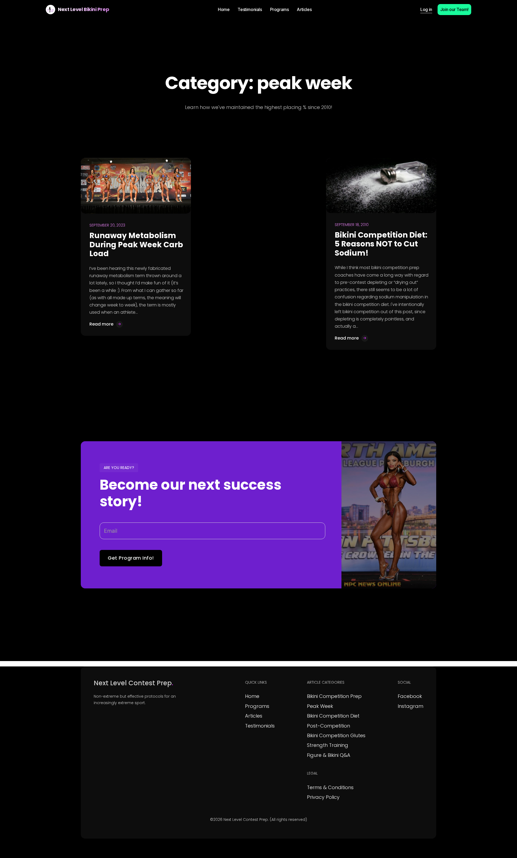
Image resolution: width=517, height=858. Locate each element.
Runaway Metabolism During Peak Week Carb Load (136, 244)
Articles (253, 715)
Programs (257, 706)
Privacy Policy (323, 797)
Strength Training (327, 745)
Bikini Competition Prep (334, 696)
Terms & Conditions (330, 787)
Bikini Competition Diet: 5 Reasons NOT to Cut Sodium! (381, 244)
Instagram (410, 706)
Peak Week (320, 706)
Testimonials (260, 725)
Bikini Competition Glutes (336, 735)
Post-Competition (328, 725)
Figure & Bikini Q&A (328, 755)
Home (252, 696)
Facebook (410, 696)
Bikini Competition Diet (333, 715)
